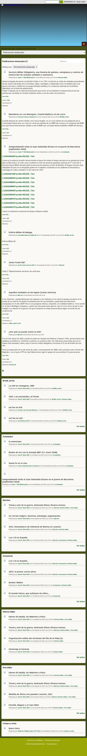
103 (8, 133)
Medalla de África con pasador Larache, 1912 (30, 694)
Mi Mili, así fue (64, 117)
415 (8, 248)
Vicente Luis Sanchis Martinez (27, 410)
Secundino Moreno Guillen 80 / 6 (28, 235)
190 (8, 359)
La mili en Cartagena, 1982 (21, 386)
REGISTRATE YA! (69, 2)
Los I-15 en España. (18, 537)
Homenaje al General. (19, 649)
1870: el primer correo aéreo (22, 572)
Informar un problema (35, 740)
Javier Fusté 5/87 (17, 262)
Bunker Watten (16, 582)
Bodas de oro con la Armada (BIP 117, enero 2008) (33, 452)
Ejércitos (6, 500)
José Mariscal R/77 (24, 421)
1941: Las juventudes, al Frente (24, 396)
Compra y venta (9, 723)
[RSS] (3, 370)
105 (8, 218)
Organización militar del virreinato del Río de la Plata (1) (36, 638)
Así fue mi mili (16, 418)
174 (8, 278)
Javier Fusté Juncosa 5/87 (26, 265)
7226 (8, 100)
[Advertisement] (43, 25)
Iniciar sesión (80, 2)
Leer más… (6, 96)
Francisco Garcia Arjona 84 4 (27, 117)
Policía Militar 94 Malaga (20, 232)
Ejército (61, 265)
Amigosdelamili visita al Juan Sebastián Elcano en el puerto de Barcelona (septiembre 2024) (38, 480)
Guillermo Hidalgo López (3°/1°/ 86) (29, 731)
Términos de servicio (52, 740)
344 (8, 318)
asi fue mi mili (15, 407)
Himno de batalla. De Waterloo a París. (27, 617)
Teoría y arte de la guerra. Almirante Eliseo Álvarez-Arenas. (37, 505)
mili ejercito (12, 364)
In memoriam (15, 441)
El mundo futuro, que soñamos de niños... (29, 593)
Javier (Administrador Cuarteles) (28, 466)
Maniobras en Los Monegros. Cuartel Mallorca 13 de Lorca (37, 114)
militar (11, 323)
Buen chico (14, 728)
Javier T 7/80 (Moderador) (26, 77)
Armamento (62, 540)
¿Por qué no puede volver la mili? (25, 332)
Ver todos (81, 426)
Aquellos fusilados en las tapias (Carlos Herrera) (32, 292)
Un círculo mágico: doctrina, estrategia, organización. (35, 516)
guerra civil (17, 323)
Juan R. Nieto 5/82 (23, 388)
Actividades (66, 152)
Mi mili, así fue (9, 381)
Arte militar (74, 508)
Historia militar (62, 77)
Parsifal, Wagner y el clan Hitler (24, 705)
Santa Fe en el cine (18, 463)
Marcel (20, 295)
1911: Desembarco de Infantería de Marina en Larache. (35, 527)
